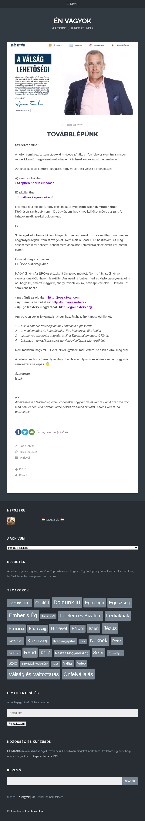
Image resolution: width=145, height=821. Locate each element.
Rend (30, 652)
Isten (94, 628)
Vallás (67, 663)
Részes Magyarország (71, 653)
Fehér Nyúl (48, 616)
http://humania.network (69, 302)
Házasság (37, 629)
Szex (13, 663)
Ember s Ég (23, 615)
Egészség (119, 602)
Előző (22, 469)
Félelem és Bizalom (80, 615)
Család (42, 602)
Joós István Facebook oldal (27, 811)
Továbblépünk (72, 134)
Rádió (45, 653)
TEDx (55, 663)
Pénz (116, 641)
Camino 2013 (20, 603)
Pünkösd (14, 653)
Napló (82, 641)
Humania (16, 628)
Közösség (38, 640)
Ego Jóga (94, 602)
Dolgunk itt (67, 602)
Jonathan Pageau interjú (35, 197)
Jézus (110, 628)
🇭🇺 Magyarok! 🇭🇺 (53, 519)
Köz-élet (16, 641)
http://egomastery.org (75, 307)
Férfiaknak (117, 615)
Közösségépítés (64, 641)
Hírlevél (25, 457)
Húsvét (78, 629)
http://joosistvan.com (63, 297)
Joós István (27, 445)
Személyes (116, 653)
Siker (98, 652)
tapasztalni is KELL (46, 756)
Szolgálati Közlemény (35, 663)
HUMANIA (14, 751)
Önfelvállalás (78, 674)
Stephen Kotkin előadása (35, 183)
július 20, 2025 (72, 125)
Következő (25, 475)
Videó (81, 663)
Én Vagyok (72, 21)
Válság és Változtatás (34, 674)
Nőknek (98, 640)
